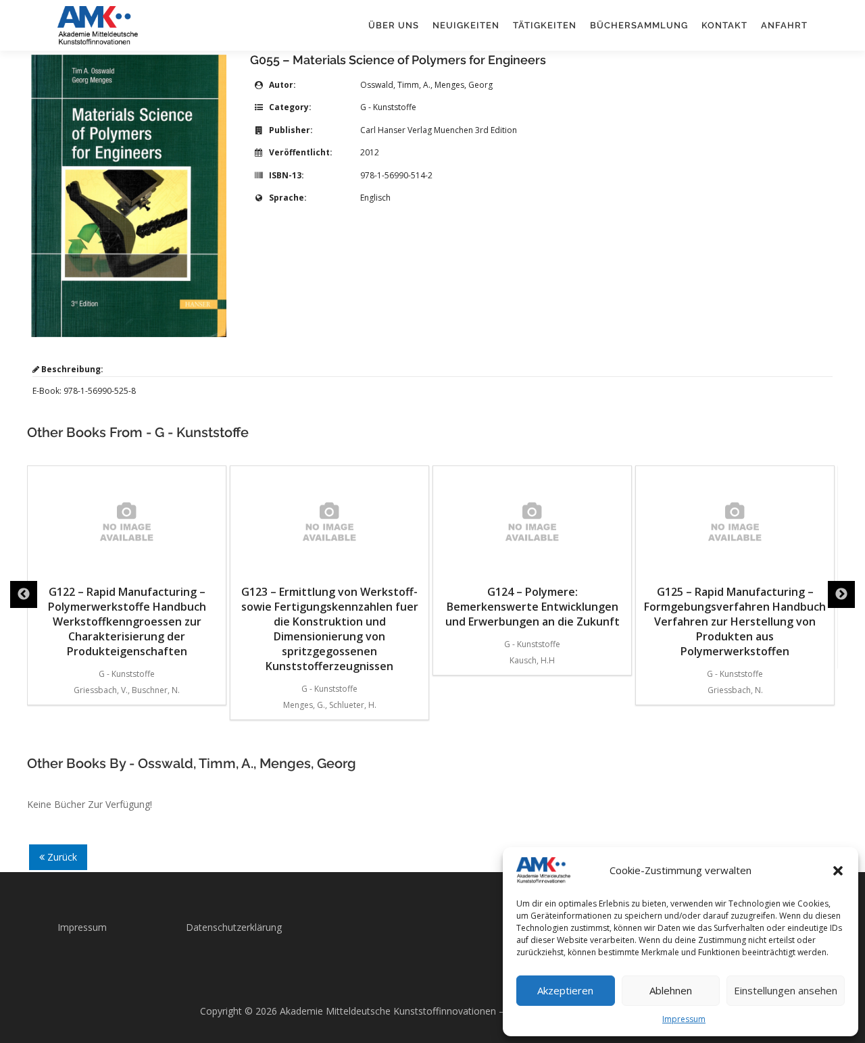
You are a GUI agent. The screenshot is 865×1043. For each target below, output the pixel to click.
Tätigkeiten (544, 25)
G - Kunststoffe (388, 107)
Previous (23, 594)
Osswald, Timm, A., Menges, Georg (426, 85)
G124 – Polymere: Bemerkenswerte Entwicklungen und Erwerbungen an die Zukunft (532, 606)
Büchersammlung (639, 25)
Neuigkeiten (465, 25)
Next (841, 594)
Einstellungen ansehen (785, 990)
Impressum (684, 1019)
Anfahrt (784, 25)
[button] (838, 870)
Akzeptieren (565, 990)
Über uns (393, 25)
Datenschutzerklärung (234, 927)
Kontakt (724, 25)
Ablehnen (670, 990)
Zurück (61, 856)
